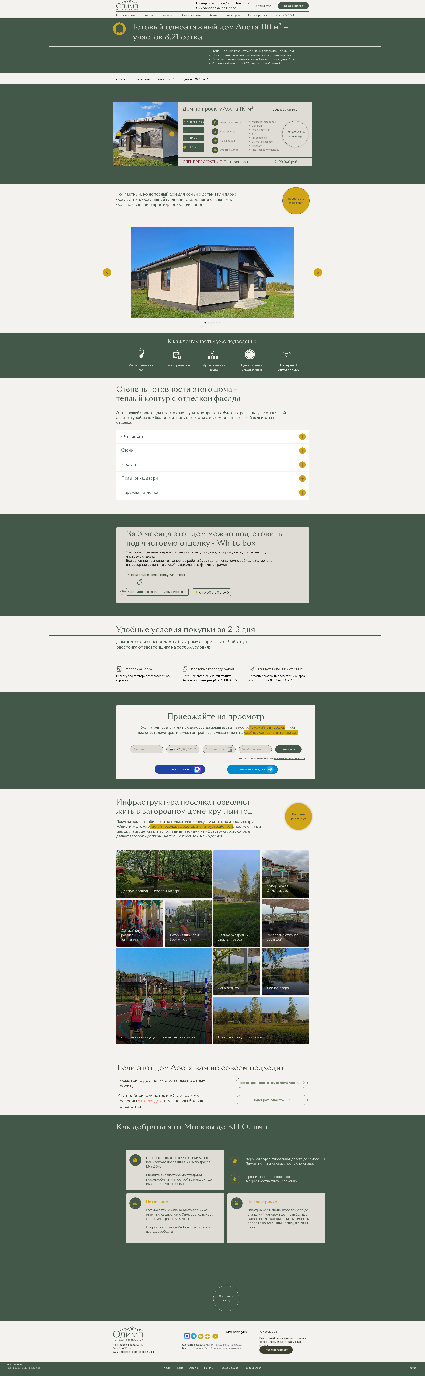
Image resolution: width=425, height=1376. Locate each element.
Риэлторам (233, 15)
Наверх (412, 1367)
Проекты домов (191, 15)
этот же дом (150, 1101)
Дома (180, 1367)
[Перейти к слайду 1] (205, 323)
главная (121, 79)
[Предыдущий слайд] (107, 272)
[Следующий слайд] (318, 272)
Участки (148, 15)
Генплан (167, 15)
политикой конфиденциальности (289, 758)
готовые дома (141, 79)
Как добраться (257, 15)
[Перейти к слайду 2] (208, 323)
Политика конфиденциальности (24, 1367)
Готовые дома (125, 15)
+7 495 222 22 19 (286, 15)
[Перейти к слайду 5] (217, 323)
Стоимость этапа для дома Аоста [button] (155, 591)
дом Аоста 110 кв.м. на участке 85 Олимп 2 (182, 79)
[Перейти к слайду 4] (214, 323)
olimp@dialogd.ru (236, 1332)
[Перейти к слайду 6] (220, 323)
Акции (213, 15)
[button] (293, 6)
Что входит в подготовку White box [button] (156, 574)
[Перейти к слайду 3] (211, 323)
